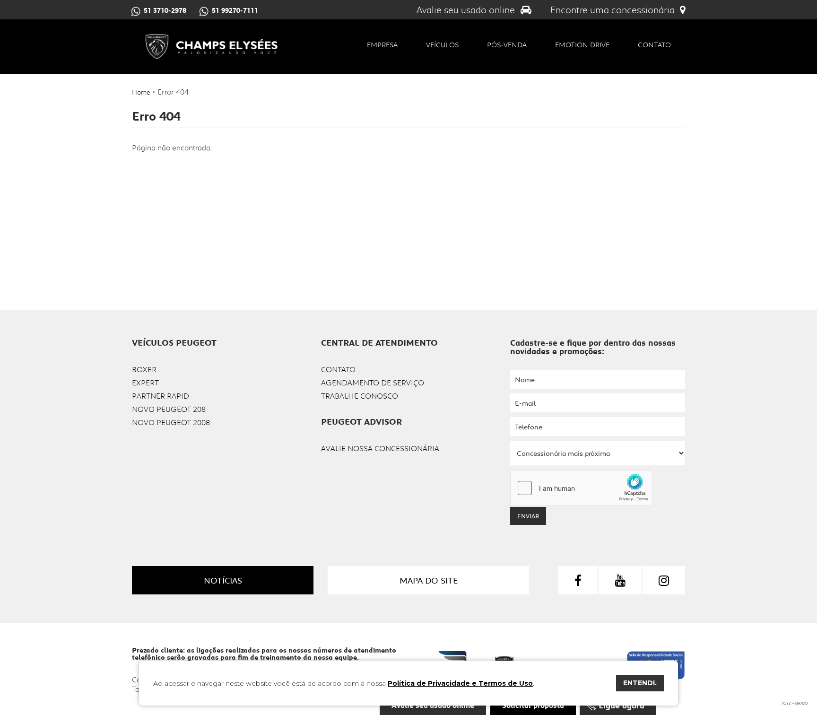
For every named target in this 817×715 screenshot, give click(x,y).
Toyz (786, 703)
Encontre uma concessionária (613, 10)
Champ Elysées (211, 47)
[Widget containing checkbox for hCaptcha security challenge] (581, 488)
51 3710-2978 (165, 10)
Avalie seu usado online (467, 10)
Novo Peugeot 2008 (171, 422)
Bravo (801, 703)
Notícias (223, 580)
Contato (654, 44)
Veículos (442, 44)
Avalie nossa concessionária (380, 448)
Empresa (382, 44)
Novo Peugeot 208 (169, 409)
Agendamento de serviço (372, 382)
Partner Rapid (160, 396)
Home (141, 91)
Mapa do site (429, 580)
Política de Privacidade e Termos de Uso (460, 683)
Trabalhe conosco (359, 396)
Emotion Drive (582, 44)
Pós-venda (507, 44)
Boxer (144, 369)
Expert (145, 382)
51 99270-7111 (235, 10)
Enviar (528, 516)
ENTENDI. (640, 683)
